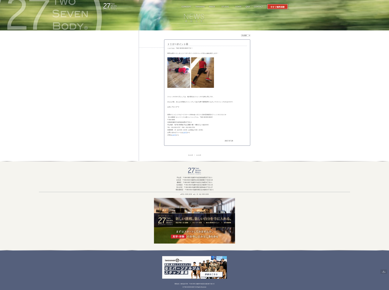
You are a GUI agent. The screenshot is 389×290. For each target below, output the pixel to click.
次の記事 (198, 155)
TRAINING (200, 6)
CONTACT (258, 6)
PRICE (212, 6)
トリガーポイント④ (177, 44)
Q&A (248, 6)
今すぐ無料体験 (277, 7)
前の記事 (190, 155)
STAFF (238, 6)
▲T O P (383, 271)
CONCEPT (186, 6)
